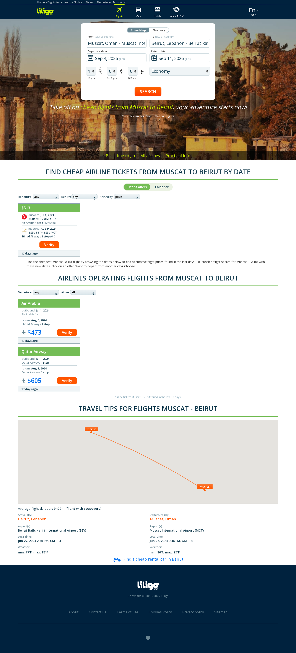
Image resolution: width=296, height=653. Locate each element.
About (73, 612)
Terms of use (127, 612)
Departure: (25, 197)
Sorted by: (106, 197)
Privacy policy (193, 612)
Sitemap (221, 612)
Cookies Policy (160, 612)
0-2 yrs (132, 78)
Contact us (97, 612)
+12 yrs (90, 78)
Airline (65, 292)
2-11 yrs (112, 78)
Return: (66, 197)
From (101, 37)
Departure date (97, 51)
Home (41, 2)
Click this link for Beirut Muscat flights (148, 116)
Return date (158, 51)
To (162, 37)
